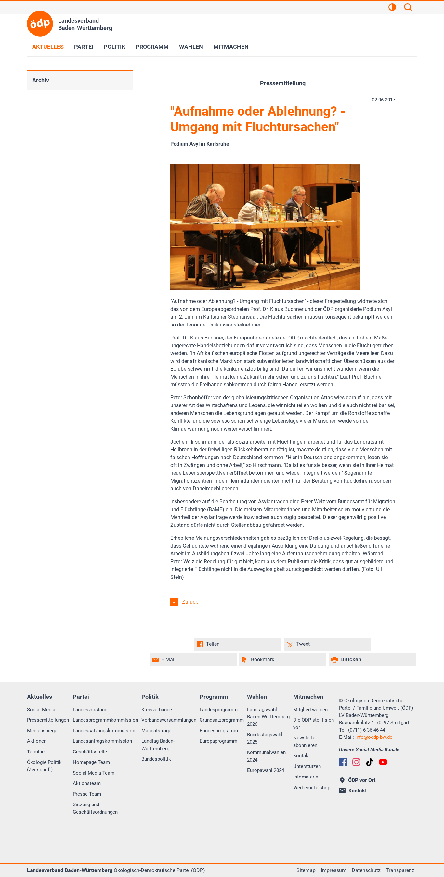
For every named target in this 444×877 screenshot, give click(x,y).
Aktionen (36, 741)
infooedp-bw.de (373, 737)
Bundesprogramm (219, 731)
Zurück (190, 602)
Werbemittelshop (311, 788)
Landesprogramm (219, 709)
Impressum (333, 870)
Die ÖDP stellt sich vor (313, 723)
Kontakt (301, 756)
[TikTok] (370, 762)
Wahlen (191, 46)
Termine (36, 752)
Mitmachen (231, 46)
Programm (152, 46)
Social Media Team (93, 773)
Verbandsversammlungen (168, 720)
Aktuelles (48, 46)
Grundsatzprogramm (222, 720)
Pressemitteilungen (48, 720)
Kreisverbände (156, 709)
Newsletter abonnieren (305, 741)
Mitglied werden (310, 709)
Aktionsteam (87, 783)
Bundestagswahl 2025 (264, 738)
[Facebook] (343, 762)
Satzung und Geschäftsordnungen (95, 808)
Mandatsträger (157, 731)
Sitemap (306, 870)
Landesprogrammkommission (105, 720)
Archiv (40, 80)
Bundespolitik (156, 759)
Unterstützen (307, 766)
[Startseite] (40, 24)
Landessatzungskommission (104, 731)
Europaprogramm (218, 741)
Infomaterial (306, 777)
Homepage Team (91, 762)
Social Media (41, 709)
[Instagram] (356, 762)
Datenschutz (366, 870)
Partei (83, 46)
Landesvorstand (90, 709)
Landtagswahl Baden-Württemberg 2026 (268, 717)
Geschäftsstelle (90, 752)
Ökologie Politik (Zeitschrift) (44, 766)
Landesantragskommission (102, 741)
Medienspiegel (43, 731)
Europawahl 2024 (265, 770)
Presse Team (87, 794)
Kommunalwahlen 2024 (266, 756)
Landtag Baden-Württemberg (158, 744)
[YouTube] (383, 762)
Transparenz (400, 870)
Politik (114, 46)
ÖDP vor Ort (361, 780)
